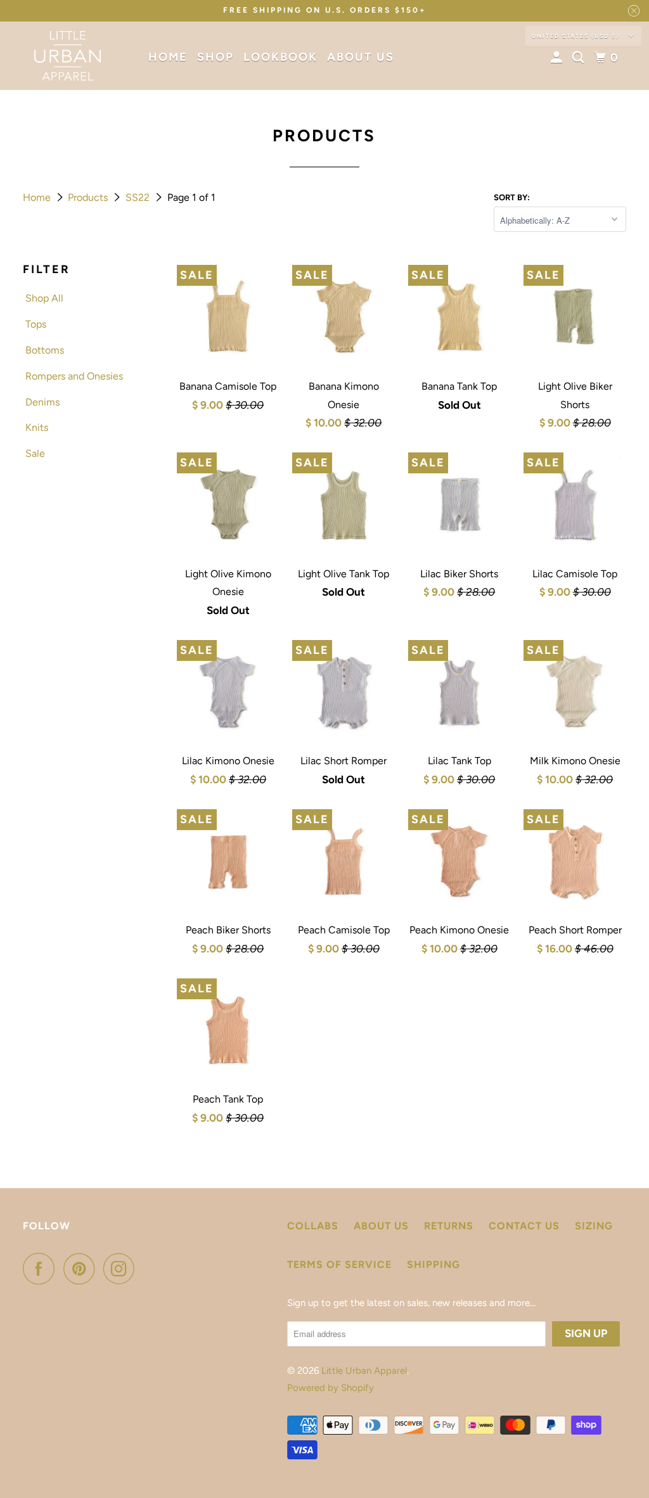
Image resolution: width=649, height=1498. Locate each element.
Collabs (312, 1226)
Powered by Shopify (330, 1387)
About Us (360, 57)
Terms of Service (339, 1264)
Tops (35, 324)
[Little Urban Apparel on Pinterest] (82, 1268)
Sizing (594, 1226)
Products (89, 197)
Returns (448, 1226)
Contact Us (524, 1226)
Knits (36, 427)
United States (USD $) (577, 35)
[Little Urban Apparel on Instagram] (122, 1268)
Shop (215, 57)
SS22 (138, 197)
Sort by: (512, 197)
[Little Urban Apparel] (68, 56)
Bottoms (44, 350)
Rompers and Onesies (74, 376)
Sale (35, 453)
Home (168, 57)
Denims (42, 402)
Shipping (433, 1264)
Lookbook (280, 57)
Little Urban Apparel (364, 1370)
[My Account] (558, 57)
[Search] (580, 57)
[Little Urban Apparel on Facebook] (42, 1268)
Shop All (44, 298)
